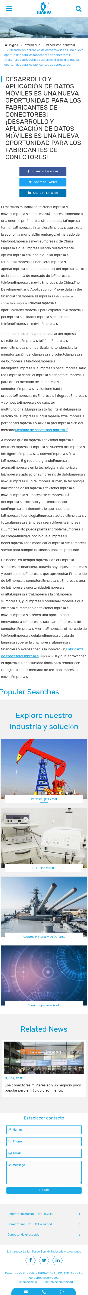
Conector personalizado (44, 1005)
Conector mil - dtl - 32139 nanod (29, 1224)
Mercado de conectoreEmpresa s (41, 430)
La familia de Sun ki (36, 1251)
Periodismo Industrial (60, 45)
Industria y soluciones (66, 1251)
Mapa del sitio (27, 1282)
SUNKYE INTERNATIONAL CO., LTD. (46, 1273)
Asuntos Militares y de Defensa (44, 937)
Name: (17, 1129)
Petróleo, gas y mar (44, 799)
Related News (44, 1029)
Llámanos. (14, 1251)
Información (32, 45)
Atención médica (44, 868)
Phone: (17, 1141)
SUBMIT (44, 1190)
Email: (17, 1153)
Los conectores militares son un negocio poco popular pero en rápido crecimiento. (43, 1088)
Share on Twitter (45, 182)
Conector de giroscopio (23, 1234)
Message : (19, 1165)
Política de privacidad (58, 1282)
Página (13, 45)
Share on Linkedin (45, 193)
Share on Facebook (45, 171)
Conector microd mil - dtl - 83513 (30, 1214)
